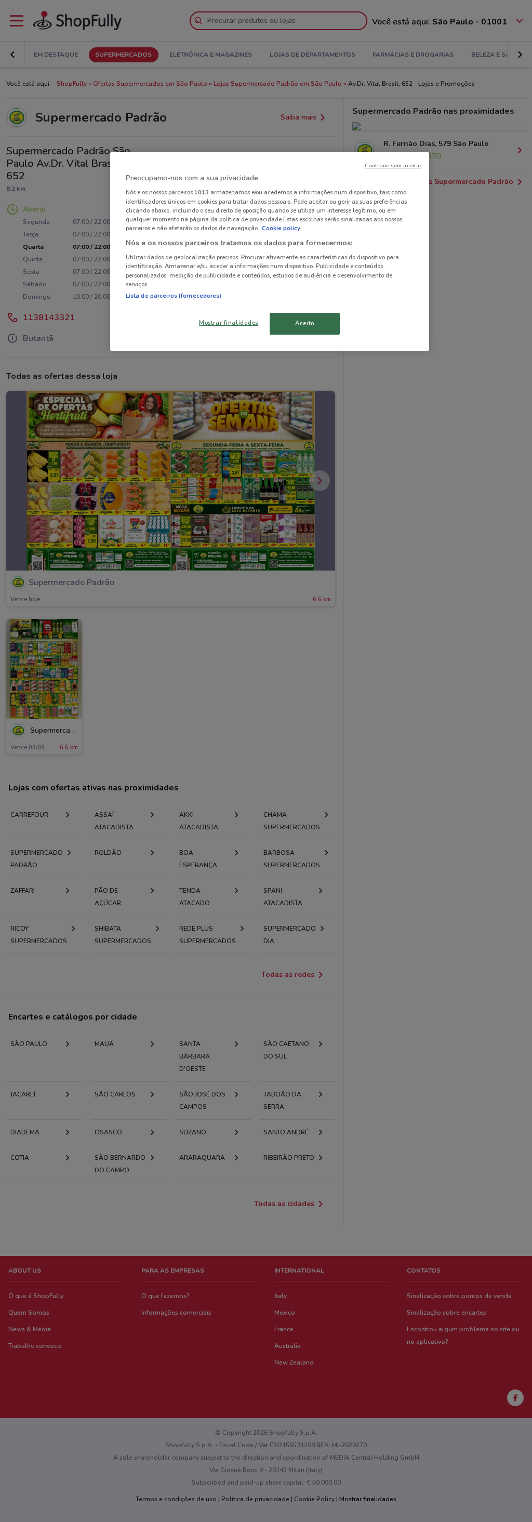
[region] (269, 251)
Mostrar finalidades (228, 323)
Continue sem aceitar (393, 165)
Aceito (304, 323)
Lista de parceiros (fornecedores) (174, 296)
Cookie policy (281, 228)
